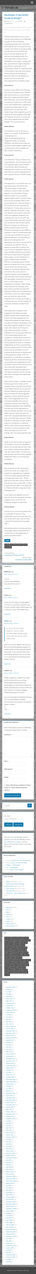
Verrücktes (9, 972)
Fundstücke (22, 947)
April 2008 (9, 1220)
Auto (7, 910)
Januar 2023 (9, 1028)
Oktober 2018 (10, 1077)
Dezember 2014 (10, 1093)
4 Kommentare (8, 23)
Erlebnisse (9, 945)
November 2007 (10, 1232)
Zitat (7, 975)
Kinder (7, 952)
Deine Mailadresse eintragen (12, 842)
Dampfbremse (10, 891)
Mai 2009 (8, 1190)
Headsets (20, 544)
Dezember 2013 (10, 1098)
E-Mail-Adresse (8, 769)
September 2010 (11, 1158)
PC (13, 957)
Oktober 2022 (10, 1035)
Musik (25, 544)
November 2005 (10, 1257)
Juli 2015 (8, 1086)
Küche (25, 952)
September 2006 (11, 1245)
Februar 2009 (10, 1197)
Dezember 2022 (10, 1031)
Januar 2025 (9, 998)
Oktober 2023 (10, 1008)
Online (7, 957)
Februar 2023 (10, 1026)
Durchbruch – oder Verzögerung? (21, 860)
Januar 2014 (9, 1095)
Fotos (14, 947)
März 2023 (9, 1024)
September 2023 (11, 1010)
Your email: (7, 816)
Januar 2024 (9, 1005)
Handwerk (14, 950)
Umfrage (8, 970)
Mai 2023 (8, 1019)
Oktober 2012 (10, 1116)
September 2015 (11, 1082)
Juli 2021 (8, 1070)
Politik (19, 957)
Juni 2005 (9, 1259)
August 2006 (9, 1248)
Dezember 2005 (10, 1255)
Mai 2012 (8, 1125)
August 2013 (9, 1107)
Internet (22, 950)
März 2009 (9, 1195)
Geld (7, 950)
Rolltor (8, 881)
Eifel (16, 942)
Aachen (7, 544)
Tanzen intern (10, 923)
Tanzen (7, 540)
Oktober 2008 (10, 1206)
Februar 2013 (10, 1112)
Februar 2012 (10, 1132)
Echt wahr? (13, 544)
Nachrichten (15, 955)
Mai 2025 (8, 994)
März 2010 (9, 1169)
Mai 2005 (8, 1262)
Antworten (7, 588)
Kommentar (8, 734)
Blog (7, 912)
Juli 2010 (8, 1160)
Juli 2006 (8, 1250)
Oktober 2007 (10, 1234)
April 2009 (9, 1192)
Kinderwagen (16, 865)
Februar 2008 (10, 1225)
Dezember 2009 (10, 1176)
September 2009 (11, 1181)
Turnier (17, 967)
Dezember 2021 (10, 1058)
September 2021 (11, 1065)
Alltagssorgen (17, 938)
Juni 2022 (8, 1045)
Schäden (8, 962)
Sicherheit (17, 962)
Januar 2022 (9, 1056)
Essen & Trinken (19, 945)
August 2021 (9, 1068)
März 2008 (9, 1222)
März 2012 (9, 1130)
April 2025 (9, 996)
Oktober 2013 (10, 1102)
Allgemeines (9, 907)
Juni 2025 (9, 992)
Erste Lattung (10, 888)
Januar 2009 (9, 1199)
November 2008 (10, 1204)
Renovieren (9, 960)
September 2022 (11, 1038)
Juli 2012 (8, 1121)
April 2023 (9, 1022)
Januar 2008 (9, 1227)
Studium (8, 919)
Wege (25, 972)
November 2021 (10, 1061)
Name (6, 761)
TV (23, 967)
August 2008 (9, 1211)
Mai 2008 (8, 1218)
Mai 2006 (8, 1252)
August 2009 (9, 1183)
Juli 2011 (8, 1139)
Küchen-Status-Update (16, 869)
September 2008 (11, 1208)
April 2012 (9, 1128)
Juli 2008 (8, 1213)
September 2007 (11, 1236)
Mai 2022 (8, 1047)
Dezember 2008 (10, 1202)
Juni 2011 (8, 1142)
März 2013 (9, 1109)
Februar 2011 (10, 1151)
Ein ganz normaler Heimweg (18, 863)
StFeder (19, 21)
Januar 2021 (9, 1075)
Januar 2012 (9, 1135)
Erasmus (23, 942)
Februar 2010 (10, 1172)
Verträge (18, 972)
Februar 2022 (10, 1054)
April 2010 (9, 1167)
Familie (8, 914)
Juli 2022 (8, 1042)
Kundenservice (16, 952)
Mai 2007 (8, 1241)
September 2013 (11, 1105)
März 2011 (9, 1148)
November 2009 (10, 1178)
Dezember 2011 (10, 1137)
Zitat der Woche (10, 926)
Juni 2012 (8, 1123)
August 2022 (9, 1040)
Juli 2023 (8, 1015)
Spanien (25, 962)
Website (6, 777)
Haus (7, 917)
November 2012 (10, 1114)
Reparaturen (18, 960)
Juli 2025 (8, 989)
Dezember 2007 (10, 1229)
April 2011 (9, 1146)
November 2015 (10, 1079)
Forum (7, 947)
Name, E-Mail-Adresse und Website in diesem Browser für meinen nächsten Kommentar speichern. (17, 787)
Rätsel (27, 960)
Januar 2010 (9, 1174)
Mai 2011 (8, 1144)
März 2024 (9, 1001)
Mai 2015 (8, 1091)
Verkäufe (23, 970)
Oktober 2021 (10, 1063)
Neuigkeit (25, 955)
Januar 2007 (9, 1243)
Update (16, 970)
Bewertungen (9, 940)
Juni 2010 (9, 1162)
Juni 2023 (8, 1017)
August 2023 (9, 1012)
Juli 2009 (8, 1185)
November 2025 (10, 987)
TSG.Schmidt (8, 547)
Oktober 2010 (10, 1155)
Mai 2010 (8, 1165)
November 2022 (10, 1033)
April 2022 (9, 1049)
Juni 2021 (8, 1072)
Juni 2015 (9, 1088)
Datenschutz (25, 940)
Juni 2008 (9, 1215)
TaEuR (7, 965)
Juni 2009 (9, 1188)
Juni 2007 (9, 1238)
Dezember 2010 (10, 1153)
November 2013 (10, 1100)
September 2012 (11, 1118)
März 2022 (9, 1052)
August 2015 (9, 1084)
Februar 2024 (10, 1003)
